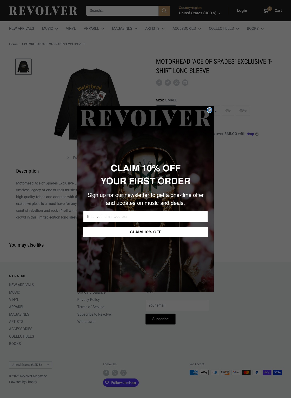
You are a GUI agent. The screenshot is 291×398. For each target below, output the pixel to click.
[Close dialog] (209, 110)
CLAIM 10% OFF (145, 232)
